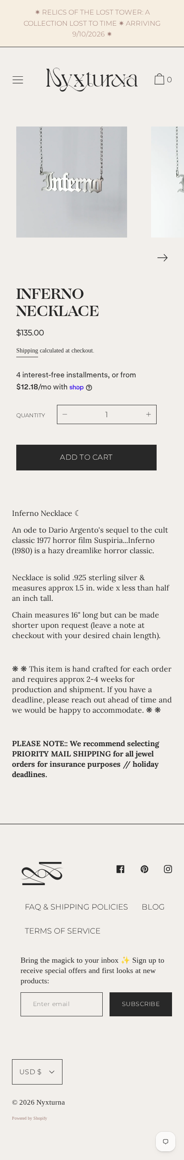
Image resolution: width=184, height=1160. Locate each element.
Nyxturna (50, 1102)
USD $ (30, 1072)
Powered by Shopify (29, 1118)
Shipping (27, 350)
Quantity (30, 415)
